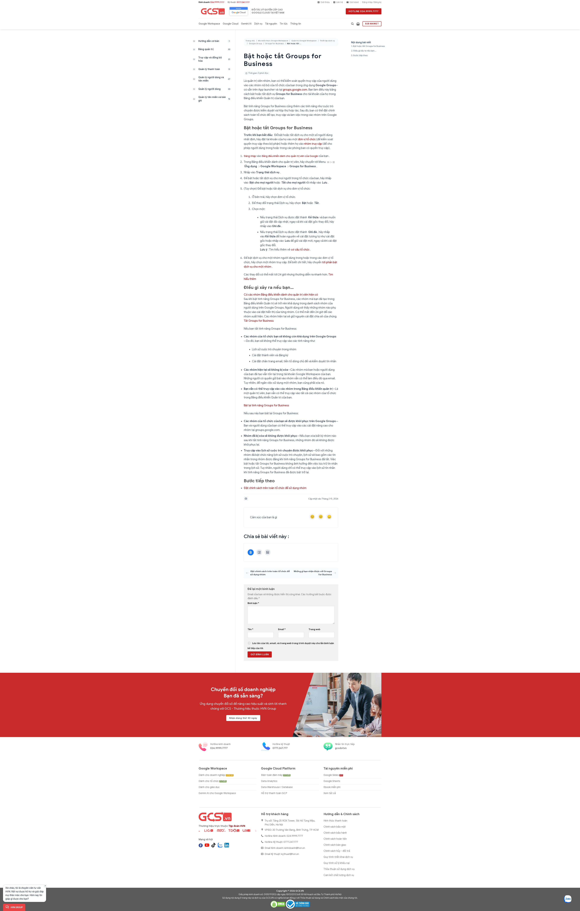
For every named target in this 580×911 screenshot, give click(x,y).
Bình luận (253, 603)
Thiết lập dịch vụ (327, 40)
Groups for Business (274, 43)
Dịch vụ (258, 23)
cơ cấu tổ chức (300, 249)
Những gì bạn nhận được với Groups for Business (313, 573)
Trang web (314, 629)
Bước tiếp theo (360, 55)
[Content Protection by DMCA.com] (277, 904)
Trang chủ (250, 40)
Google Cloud (230, 23)
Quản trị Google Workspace (304, 40)
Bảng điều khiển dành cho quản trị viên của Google (290, 156)
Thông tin (295, 23)
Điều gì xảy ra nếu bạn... (364, 50)
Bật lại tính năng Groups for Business (266, 405)
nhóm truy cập (313, 143)
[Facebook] (259, 552)
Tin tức (284, 23)
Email (282, 629)
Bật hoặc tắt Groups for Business (369, 46)
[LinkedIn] (268, 552)
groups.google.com (295, 89)
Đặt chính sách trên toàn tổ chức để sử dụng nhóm (275, 488)
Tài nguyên (271, 23)
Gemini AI (246, 23)
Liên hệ (339, 2)
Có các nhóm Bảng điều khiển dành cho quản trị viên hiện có (281, 294)
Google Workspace (209, 23)
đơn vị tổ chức (307, 139)
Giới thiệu (325, 2)
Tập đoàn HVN (237, 826)
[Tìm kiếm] (352, 24)
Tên (250, 629)
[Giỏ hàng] (358, 24)
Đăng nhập (250, 156)
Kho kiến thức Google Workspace (273, 40)
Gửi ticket (354, 2)
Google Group (255, 43)
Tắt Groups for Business (259, 320)
